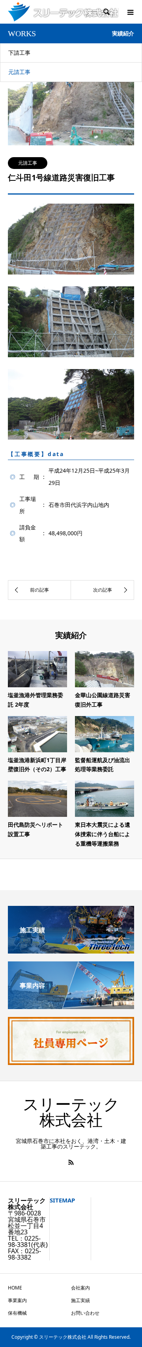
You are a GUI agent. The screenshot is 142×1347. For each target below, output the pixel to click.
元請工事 (19, 72)
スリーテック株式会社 (71, 1112)
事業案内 (17, 1300)
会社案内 (80, 1287)
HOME (15, 1287)
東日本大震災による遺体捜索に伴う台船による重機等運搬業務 (102, 834)
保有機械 (17, 1313)
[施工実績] (71, 950)
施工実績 (80, 1300)
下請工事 (19, 52)
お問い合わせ (85, 1313)
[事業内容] (71, 1006)
